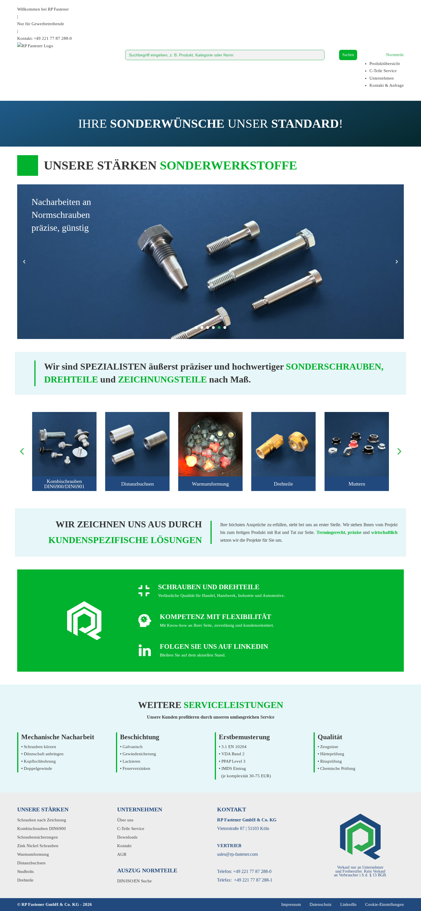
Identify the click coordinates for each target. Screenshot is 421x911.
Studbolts (25, 871)
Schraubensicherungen (37, 837)
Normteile (395, 54)
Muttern (356, 484)
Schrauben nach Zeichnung (41, 820)
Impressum (291, 904)
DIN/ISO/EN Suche (134, 881)
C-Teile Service (383, 70)
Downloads (127, 837)
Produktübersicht (384, 63)
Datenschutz (321, 904)
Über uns (125, 820)
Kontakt (124, 845)
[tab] (196, 327)
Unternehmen (381, 78)
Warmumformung (210, 484)
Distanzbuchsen (137, 484)
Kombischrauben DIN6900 (41, 828)
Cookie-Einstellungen (384, 904)
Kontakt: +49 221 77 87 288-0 (44, 38)
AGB (121, 854)
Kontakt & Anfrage (386, 85)
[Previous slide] (24, 262)
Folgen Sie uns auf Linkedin (214, 646)
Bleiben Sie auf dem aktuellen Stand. (193, 655)
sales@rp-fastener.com (237, 854)
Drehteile (283, 484)
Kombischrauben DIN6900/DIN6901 (64, 483)
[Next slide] (396, 262)
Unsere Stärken (42, 809)
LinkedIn (348, 904)
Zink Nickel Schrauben (37, 845)
